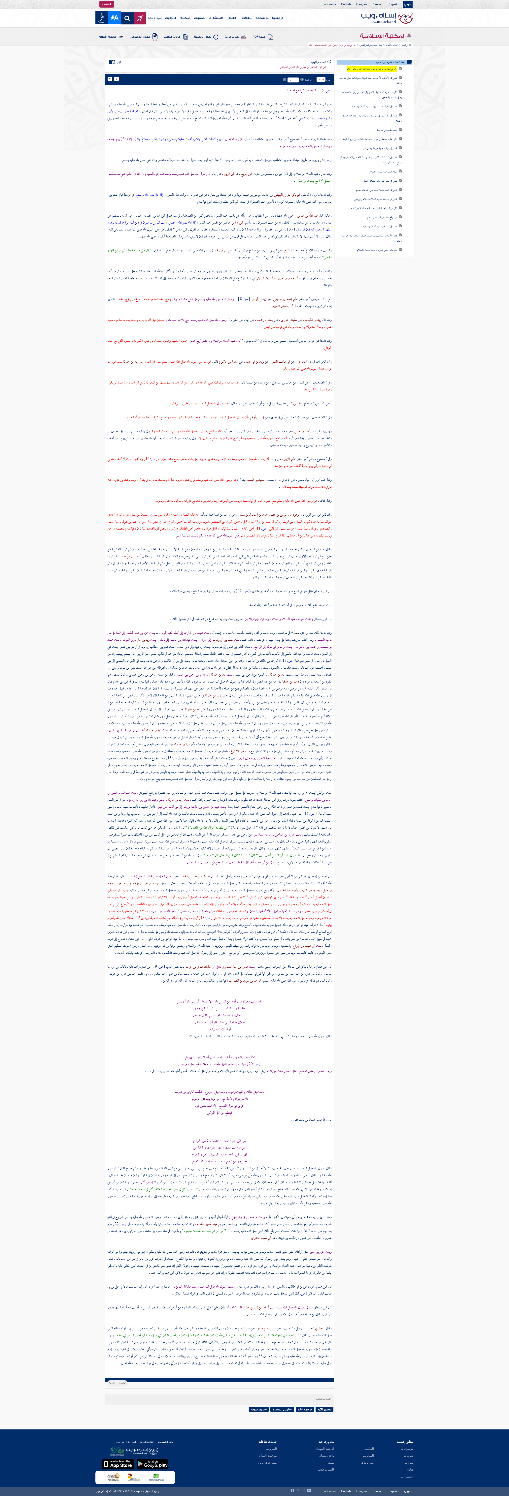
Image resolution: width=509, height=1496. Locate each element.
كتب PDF (259, 37)
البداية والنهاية (392, 45)
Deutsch (377, 4)
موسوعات (262, 18)
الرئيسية (277, 18)
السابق (121, 1383)
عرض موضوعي (140, 37)
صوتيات (409, 1455)
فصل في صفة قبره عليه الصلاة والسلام (380, 227)
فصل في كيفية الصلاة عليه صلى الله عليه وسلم (376, 190)
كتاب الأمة (232, 37)
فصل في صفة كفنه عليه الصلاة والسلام (379, 181)
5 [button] (296, 80)
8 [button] (323, 79)
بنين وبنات (155, 18)
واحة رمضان (326, 1455)
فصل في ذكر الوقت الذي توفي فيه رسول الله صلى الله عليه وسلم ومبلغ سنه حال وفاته (371, 160)
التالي (113, 1383)
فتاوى (410, 1469)
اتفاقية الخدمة (146, 1442)
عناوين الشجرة (282, 1409)
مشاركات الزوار (267, 1462)
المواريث (170, 18)
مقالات (247, 18)
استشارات (407, 1476)
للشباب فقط (326, 1469)
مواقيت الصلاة (268, 1455)
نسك (331, 1462)
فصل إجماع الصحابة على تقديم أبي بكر (380, 148)
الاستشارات (216, 18)
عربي (407, 4)
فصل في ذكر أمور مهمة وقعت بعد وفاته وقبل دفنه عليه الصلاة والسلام (372, 118)
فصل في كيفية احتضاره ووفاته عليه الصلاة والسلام (374, 107)
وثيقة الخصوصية (165, 1442)
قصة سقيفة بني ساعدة (387, 130)
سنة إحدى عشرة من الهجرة (370, 45)
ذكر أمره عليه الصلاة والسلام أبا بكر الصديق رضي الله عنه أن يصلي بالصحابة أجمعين (372, 95)
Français (361, 4)
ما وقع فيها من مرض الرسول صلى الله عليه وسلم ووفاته (372, 69)
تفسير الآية (324, 1409)
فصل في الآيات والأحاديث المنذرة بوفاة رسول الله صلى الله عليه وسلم (370, 80)
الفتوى (232, 18)
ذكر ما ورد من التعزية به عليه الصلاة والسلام (377, 250)
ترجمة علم (305, 1409)
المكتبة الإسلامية (383, 36)
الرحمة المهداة (325, 1448)
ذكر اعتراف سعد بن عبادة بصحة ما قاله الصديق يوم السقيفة (370, 139)
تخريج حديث (259, 1409)
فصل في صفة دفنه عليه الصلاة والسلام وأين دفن (375, 199)
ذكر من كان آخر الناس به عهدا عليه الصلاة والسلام (374, 208)
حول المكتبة (202, 37)
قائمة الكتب (172, 37)
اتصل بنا (132, 1442)
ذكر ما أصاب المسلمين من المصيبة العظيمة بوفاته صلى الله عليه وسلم (371, 238)
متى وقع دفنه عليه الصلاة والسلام (382, 218)
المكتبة (185, 18)
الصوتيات (200, 18)
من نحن (120, 1442)
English (346, 4)
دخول (106, 4)
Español (394, 4)
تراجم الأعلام (107, 37)
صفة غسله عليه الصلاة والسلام (383, 172)
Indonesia (329, 4)
